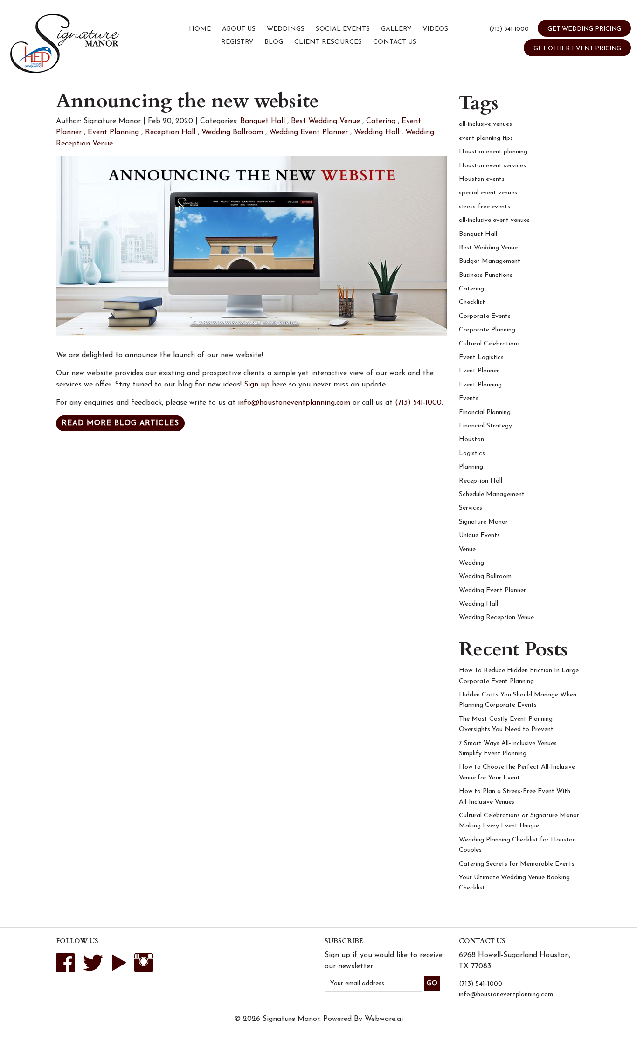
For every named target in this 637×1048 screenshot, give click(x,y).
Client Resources (328, 42)
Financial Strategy (485, 425)
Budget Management (489, 261)
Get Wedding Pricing (584, 29)
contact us (394, 42)
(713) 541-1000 (509, 29)
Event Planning (113, 132)
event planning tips (486, 138)
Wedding (471, 562)
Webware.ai (384, 1019)
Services (470, 507)
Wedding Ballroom (232, 132)
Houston (471, 439)
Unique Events (479, 535)
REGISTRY (237, 42)
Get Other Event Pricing (577, 49)
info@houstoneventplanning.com (294, 403)
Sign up (258, 384)
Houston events (482, 179)
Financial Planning (485, 412)
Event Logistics (481, 357)
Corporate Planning (487, 329)
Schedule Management (492, 494)
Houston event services (492, 165)
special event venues (488, 192)
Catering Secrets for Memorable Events (517, 864)
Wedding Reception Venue (496, 617)
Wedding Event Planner (308, 132)
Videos (435, 29)
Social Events (343, 29)
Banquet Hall (262, 121)
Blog (273, 42)
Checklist (472, 302)
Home (200, 29)
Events (468, 398)
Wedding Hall (376, 132)
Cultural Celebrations (489, 343)
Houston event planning (493, 151)
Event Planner (479, 370)
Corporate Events (485, 316)
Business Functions (485, 275)
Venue (467, 549)
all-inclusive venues (485, 124)
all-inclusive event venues (494, 220)
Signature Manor (483, 521)
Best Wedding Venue (325, 121)
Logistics (472, 453)
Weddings (286, 29)
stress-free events (484, 206)
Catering (380, 121)
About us (239, 29)
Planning (471, 466)
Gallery (396, 29)
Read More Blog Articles (120, 423)
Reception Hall (170, 132)
